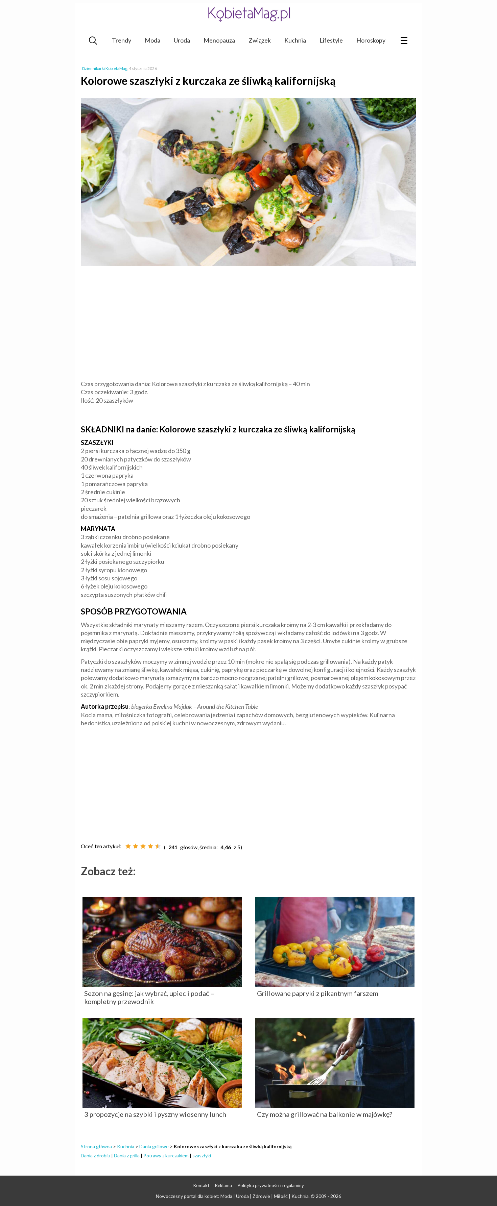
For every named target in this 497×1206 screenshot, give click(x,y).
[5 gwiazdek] (158, 846)
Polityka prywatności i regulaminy (271, 1185)
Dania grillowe (154, 1146)
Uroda (182, 40)
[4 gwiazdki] (150, 846)
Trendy (121, 40)
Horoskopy (370, 40)
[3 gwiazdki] (143, 846)
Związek (260, 40)
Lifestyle (331, 40)
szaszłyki (201, 1155)
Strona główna (96, 1146)
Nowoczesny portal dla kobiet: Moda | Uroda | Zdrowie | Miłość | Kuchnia (232, 1196)
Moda (152, 40)
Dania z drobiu (95, 1155)
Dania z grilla (127, 1155)
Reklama (223, 1185)
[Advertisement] (248, 324)
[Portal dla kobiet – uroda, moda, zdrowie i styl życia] (248, 14)
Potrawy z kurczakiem (166, 1155)
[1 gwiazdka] (128, 846)
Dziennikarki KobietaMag (104, 68)
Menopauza (219, 40)
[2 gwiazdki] (135, 846)
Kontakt (201, 1185)
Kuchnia (295, 40)
